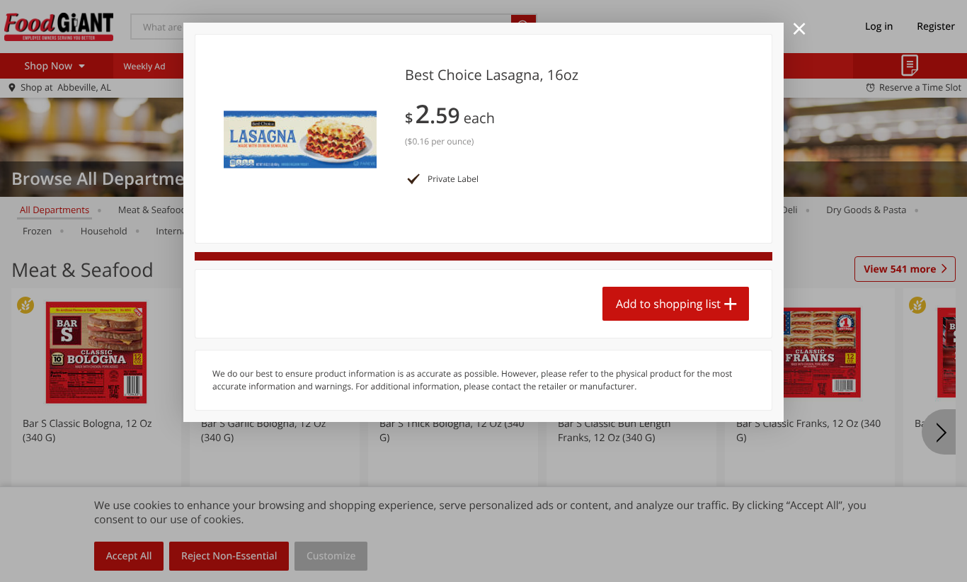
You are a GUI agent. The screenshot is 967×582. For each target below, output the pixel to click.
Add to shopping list (668, 304)
